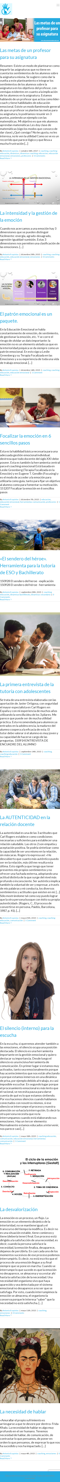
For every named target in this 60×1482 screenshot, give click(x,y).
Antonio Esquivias (11, 151)
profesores (26, 156)
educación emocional (19, 257)
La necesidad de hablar (23, 1411)
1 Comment (37, 372)
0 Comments (39, 156)
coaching (44, 151)
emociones (15, 156)
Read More (5, 158)
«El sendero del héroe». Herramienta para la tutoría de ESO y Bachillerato (27, 565)
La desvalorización (19, 1209)
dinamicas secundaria (40, 594)
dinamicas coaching (29, 153)
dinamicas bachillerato (20, 594)
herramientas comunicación (32, 502)
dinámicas (14, 153)
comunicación (16, 920)
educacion (43, 153)
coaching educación (9, 754)
